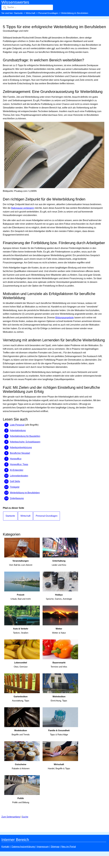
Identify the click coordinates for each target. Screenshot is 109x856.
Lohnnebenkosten (19, 476)
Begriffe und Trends (21, 732)
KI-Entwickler (16, 470)
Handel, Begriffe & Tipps (59, 766)
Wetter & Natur (59, 630)
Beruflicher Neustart (20, 453)
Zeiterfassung (17, 498)
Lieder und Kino (59, 563)
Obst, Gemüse (21, 664)
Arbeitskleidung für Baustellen (25, 436)
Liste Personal (17, 425)
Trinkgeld (14, 487)
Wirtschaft (30, 13)
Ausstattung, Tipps (20, 698)
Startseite (18, 13)
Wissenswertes (15, 2)
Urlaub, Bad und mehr (21, 597)
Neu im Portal (68, 846)
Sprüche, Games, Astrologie (59, 597)
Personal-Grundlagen (48, 13)
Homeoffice (15, 459)
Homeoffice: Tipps (19, 464)
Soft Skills (15, 481)
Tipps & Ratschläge (59, 732)
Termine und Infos (59, 664)
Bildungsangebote (64, 317)
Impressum (43, 846)
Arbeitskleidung (18, 430)
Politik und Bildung (20, 800)
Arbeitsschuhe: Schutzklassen (25, 442)
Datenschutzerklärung (23, 846)
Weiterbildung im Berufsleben (25, 492)
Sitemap (55, 846)
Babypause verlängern (22, 208)
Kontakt (5, 846)
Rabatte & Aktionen (21, 766)
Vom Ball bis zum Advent (20, 563)
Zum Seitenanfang (10, 817)
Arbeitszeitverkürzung (21, 447)
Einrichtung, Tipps (59, 698)
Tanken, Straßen (20, 630)
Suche (25, 817)
